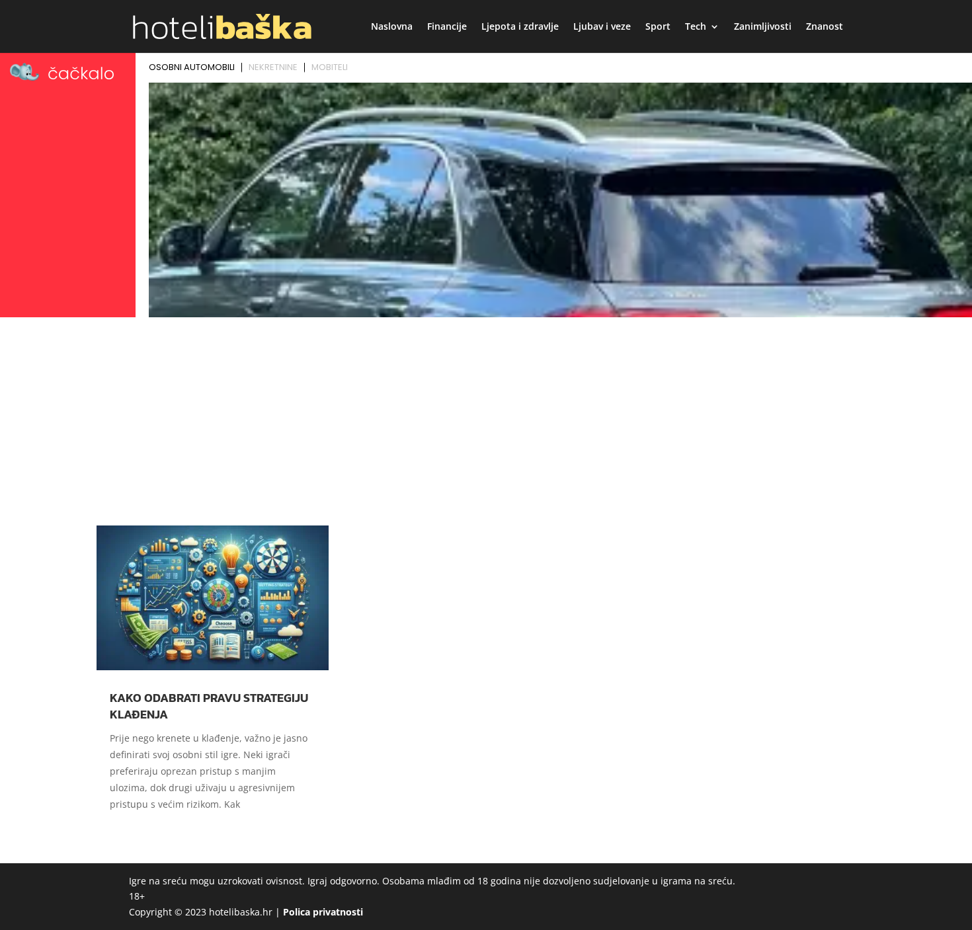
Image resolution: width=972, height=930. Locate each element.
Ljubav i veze (602, 27)
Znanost (824, 27)
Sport (657, 27)
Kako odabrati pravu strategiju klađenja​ (209, 706)
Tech (695, 27)
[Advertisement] (486, 421)
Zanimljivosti (762, 27)
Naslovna (392, 27)
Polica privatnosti (323, 912)
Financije (447, 27)
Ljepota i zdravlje (520, 27)
